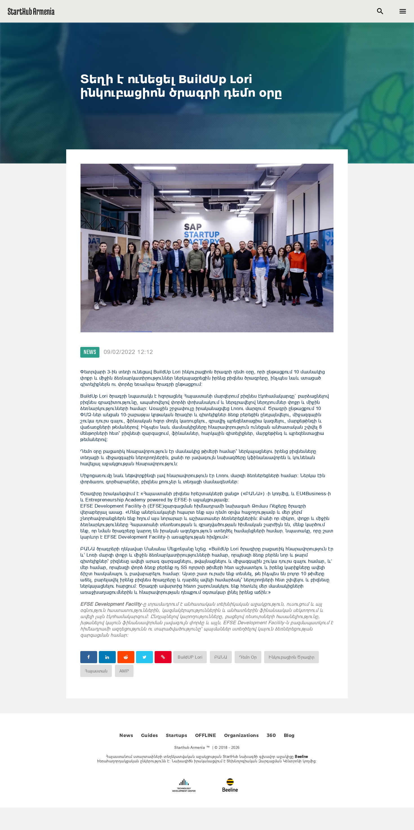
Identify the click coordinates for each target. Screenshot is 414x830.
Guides (149, 735)
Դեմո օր (248, 657)
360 (271, 735)
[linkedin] (107, 657)
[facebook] (88, 657)
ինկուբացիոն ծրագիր (291, 657)
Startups (176, 735)
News (90, 352)
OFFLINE (205, 735)
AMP (124, 671)
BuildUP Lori (190, 657)
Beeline (301, 756)
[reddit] (125, 657)
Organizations (241, 735)
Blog (289, 735)
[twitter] (144, 657)
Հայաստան (96, 671)
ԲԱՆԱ (220, 657)
